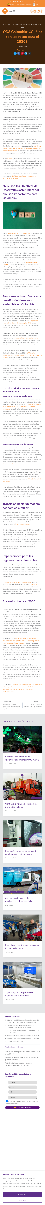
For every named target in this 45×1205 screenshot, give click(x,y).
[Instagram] (34, 11)
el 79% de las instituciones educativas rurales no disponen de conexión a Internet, (22, 355)
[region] (22, 1188)
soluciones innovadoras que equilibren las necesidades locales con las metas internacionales (22, 148)
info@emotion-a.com (27, 2)
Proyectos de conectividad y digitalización (17, 582)
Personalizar (22, 1200)
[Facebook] (38, 11)
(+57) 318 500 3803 (16, 2)
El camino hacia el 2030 (15, 1041)
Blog (22, 27)
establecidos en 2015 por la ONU (19, 233)
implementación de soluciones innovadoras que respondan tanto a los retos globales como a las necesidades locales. (21, 641)
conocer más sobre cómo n (21, 685)
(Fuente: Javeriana (9, 464)
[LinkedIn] (31, 11)
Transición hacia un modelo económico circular (23, 1036)
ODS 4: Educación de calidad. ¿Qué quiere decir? (33, 704)
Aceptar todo (22, 1194)
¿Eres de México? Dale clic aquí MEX (27, 4)
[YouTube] (41, 11)
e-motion (10, 159)
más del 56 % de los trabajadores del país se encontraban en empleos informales (22, 406)
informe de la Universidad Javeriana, (26, 338)
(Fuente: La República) (22, 524)
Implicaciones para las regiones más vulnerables (23, 1038)
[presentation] (22, 739)
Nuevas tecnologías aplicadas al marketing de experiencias (11, 705)
